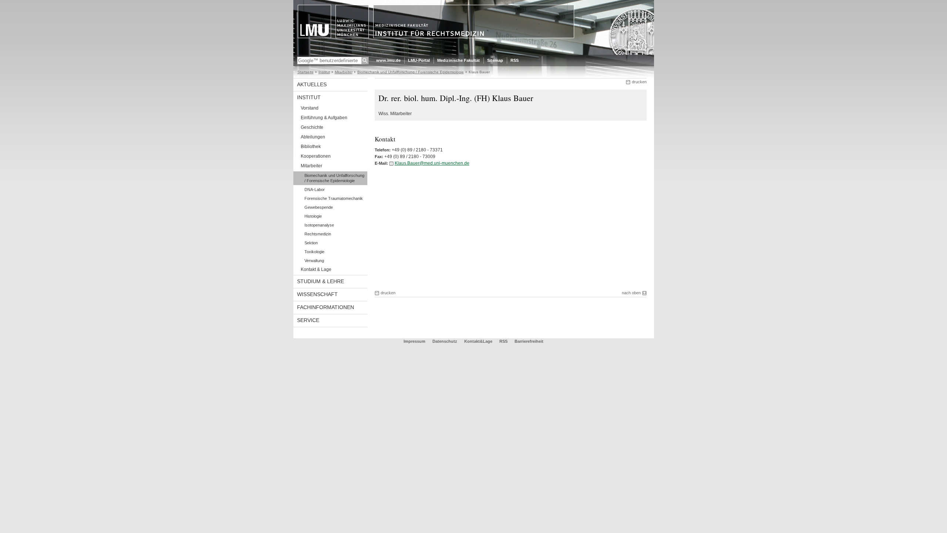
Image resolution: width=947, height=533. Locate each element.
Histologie (313, 216)
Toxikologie (314, 251)
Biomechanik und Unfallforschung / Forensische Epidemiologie (410, 72)
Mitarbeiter (344, 72)
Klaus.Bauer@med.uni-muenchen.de (432, 163)
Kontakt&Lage (478, 341)
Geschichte (312, 127)
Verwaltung (314, 260)
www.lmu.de (388, 60)
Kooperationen (316, 156)
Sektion (311, 243)
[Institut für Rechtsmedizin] (473, 53)
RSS (514, 60)
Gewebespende (318, 207)
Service (308, 320)
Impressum (414, 341)
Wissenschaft (317, 294)
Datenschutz (444, 341)
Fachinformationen (325, 307)
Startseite (305, 72)
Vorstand (310, 108)
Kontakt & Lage (316, 269)
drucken (639, 82)
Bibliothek (311, 146)
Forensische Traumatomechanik (333, 198)
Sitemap (495, 60)
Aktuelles (312, 84)
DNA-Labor (314, 189)
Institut (324, 72)
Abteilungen (313, 137)
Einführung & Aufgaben (324, 117)
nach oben (631, 293)
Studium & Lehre (320, 281)
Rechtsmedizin (317, 234)
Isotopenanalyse (319, 225)
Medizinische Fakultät (458, 60)
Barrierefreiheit (529, 341)
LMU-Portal (419, 60)
